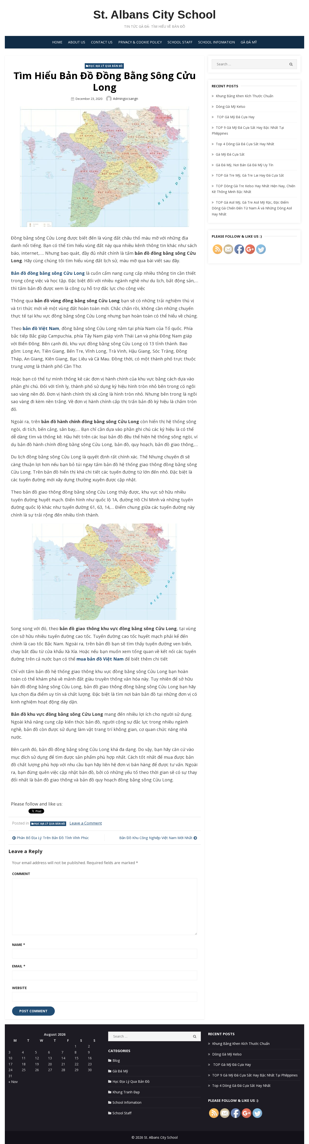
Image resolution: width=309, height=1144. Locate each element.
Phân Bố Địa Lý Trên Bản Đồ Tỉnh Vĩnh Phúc (53, 837)
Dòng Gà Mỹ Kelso (230, 106)
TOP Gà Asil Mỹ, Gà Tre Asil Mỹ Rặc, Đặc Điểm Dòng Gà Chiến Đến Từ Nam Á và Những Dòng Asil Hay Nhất (252, 208)
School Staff (180, 42)
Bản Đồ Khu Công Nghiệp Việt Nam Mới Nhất (155, 837)
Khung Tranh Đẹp (126, 1092)
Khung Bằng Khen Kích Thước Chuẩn (244, 96)
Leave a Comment (86, 823)
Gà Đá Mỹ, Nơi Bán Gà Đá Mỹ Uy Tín (244, 165)
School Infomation (216, 42)
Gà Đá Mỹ (249, 42)
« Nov (13, 1081)
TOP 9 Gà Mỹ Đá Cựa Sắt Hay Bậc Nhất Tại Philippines (255, 1075)
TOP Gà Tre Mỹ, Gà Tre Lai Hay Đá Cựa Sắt (250, 175)
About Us (76, 42)
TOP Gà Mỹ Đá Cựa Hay (235, 117)
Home (57, 42)
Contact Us (101, 42)
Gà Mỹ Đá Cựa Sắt (230, 154)
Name (18, 944)
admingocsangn (125, 98)
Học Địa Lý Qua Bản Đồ (106, 66)
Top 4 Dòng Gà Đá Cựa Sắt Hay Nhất (245, 144)
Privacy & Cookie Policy (140, 42)
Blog (116, 1060)
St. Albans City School (154, 14)
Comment (21, 873)
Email (18, 966)
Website (19, 987)
